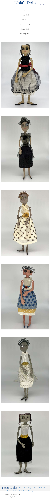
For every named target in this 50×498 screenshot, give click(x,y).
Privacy (30, 491)
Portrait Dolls (25, 24)
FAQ (20, 491)
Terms (25, 491)
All (25, 10)
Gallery (9, 491)
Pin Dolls (25, 20)
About (3, 491)
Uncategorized (25, 34)
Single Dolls (25, 29)
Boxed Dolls (25, 15)
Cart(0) (41, 4)
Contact (15, 491)
